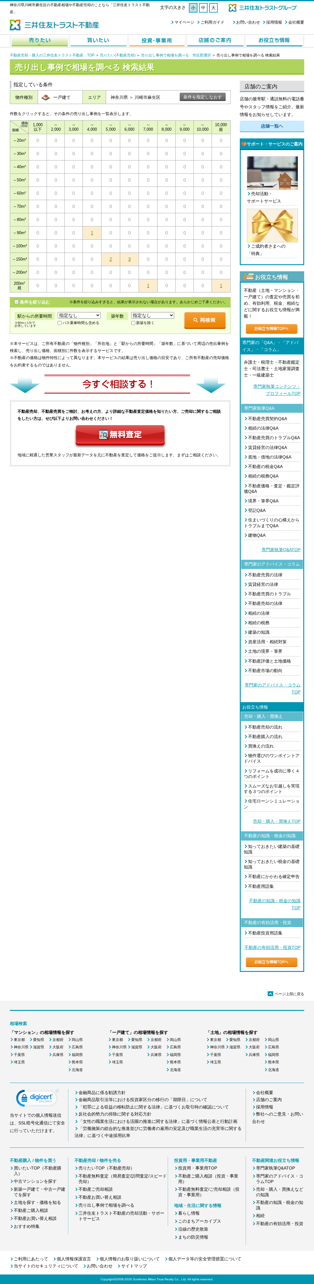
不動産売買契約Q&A (267, 418)
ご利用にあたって (31, 1258)
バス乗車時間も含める (81, 323)
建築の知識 (259, 632)
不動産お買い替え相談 (35, 1218)
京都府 (57, 1040)
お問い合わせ (248, 22)
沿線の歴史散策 (193, 1229)
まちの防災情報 (193, 1237)
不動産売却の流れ (265, 727)
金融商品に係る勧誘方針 (102, 1092)
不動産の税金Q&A (265, 466)
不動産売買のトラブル (269, 593)
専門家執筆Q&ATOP (281, 549)
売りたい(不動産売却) (118, 55)
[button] (37, 1099)
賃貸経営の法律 (263, 584)
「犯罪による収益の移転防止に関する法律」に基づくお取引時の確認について (153, 1106)
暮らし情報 (189, 1213)
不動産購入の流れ (265, 736)
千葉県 (19, 1055)
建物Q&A (257, 535)
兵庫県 (57, 1055)
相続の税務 (259, 622)
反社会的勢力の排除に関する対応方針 (114, 1114)
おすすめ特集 (27, 1226)
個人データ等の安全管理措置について (204, 1258)
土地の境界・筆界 (265, 651)
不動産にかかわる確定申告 (274, 876)
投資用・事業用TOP (197, 1168)
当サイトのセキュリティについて (46, 1265)
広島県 (77, 1047)
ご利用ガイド (212, 22)
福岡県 (77, 1055)
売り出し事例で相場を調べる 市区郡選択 (176, 55)
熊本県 (77, 1062)
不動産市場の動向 (265, 670)
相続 (260, 1215)
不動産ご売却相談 (95, 1189)
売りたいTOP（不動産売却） (106, 1168)
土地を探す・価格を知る (37, 1202)
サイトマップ (134, 1265)
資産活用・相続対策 (267, 641)
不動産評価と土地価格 (269, 661)
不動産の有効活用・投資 (279, 1223)
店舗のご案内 (269, 1099)
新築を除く (145, 323)
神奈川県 (21, 1047)
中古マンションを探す (35, 1181)
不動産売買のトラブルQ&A (274, 437)
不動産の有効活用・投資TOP (272, 947)
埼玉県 (19, 1062)
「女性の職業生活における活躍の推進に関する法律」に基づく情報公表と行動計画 (157, 1121)
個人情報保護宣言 (74, 1258)
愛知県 (38, 1040)
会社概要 (296, 22)
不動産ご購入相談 (31, 1210)
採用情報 (274, 22)
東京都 (19, 1040)
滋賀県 (38, 1047)
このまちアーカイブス (199, 1221)
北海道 (77, 1070)
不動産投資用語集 (265, 932)
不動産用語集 (261, 886)
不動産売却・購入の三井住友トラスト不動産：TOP (52, 55)
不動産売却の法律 (265, 603)
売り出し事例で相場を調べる (106, 1205)
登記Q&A (257, 510)
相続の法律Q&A (263, 428)
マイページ (184, 22)
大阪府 (57, 1047)
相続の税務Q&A (263, 476)
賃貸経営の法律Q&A (267, 447)
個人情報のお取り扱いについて (130, 1258)
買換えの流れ (261, 746)
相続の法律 (259, 613)
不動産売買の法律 (265, 574)
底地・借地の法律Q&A (269, 456)
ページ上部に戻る (286, 994)
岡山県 (77, 1040)
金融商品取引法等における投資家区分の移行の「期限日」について (142, 1099)
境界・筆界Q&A (263, 500)
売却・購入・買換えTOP (277, 821)
